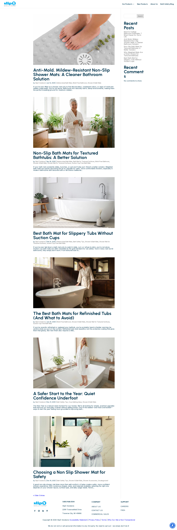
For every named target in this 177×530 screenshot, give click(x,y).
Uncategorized (103, 480)
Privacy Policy (94, 520)
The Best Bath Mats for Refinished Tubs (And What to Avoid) (72, 315)
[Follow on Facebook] (34, 511)
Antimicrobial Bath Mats (64, 83)
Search (140, 16)
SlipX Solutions (40, 83)
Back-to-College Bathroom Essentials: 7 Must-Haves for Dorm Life (133, 34)
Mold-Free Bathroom (80, 83)
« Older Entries (39, 495)
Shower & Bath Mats (94, 83)
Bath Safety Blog (167, 4)
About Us (154, 4)
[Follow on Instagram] (39, 511)
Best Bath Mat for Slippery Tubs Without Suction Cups (73, 235)
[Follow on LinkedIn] (43, 511)
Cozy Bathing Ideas (75, 402)
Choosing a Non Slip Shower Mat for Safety (69, 474)
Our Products (127, 4)
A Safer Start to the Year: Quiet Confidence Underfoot (64, 396)
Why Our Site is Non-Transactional (121, 520)
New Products (142, 4)
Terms (103, 520)
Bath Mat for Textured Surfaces (83, 161)
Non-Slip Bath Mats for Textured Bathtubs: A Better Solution (65, 155)
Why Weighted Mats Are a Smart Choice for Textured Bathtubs (133, 54)
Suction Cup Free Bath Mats (81, 163)
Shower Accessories (90, 480)
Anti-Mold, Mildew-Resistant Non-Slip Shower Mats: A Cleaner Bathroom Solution (71, 74)
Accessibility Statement (78, 520)
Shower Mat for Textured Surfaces (59, 163)
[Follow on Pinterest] (47, 511)
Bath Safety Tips (78, 241)
